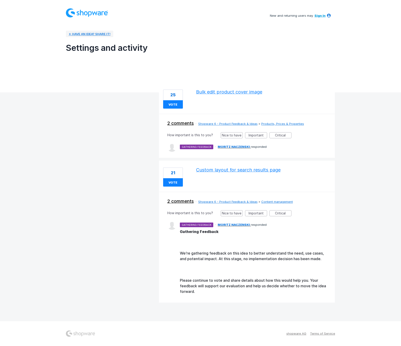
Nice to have (232, 135)
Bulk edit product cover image (229, 92)
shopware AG (296, 333)
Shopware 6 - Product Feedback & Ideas (228, 124)
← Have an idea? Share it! (89, 34)
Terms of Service (322, 333)
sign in (320, 15)
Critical (283, 135)
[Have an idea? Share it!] (87, 12)
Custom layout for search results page (238, 170)
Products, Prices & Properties (282, 124)
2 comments (180, 123)
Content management (277, 202)
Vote (172, 104)
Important (258, 135)
